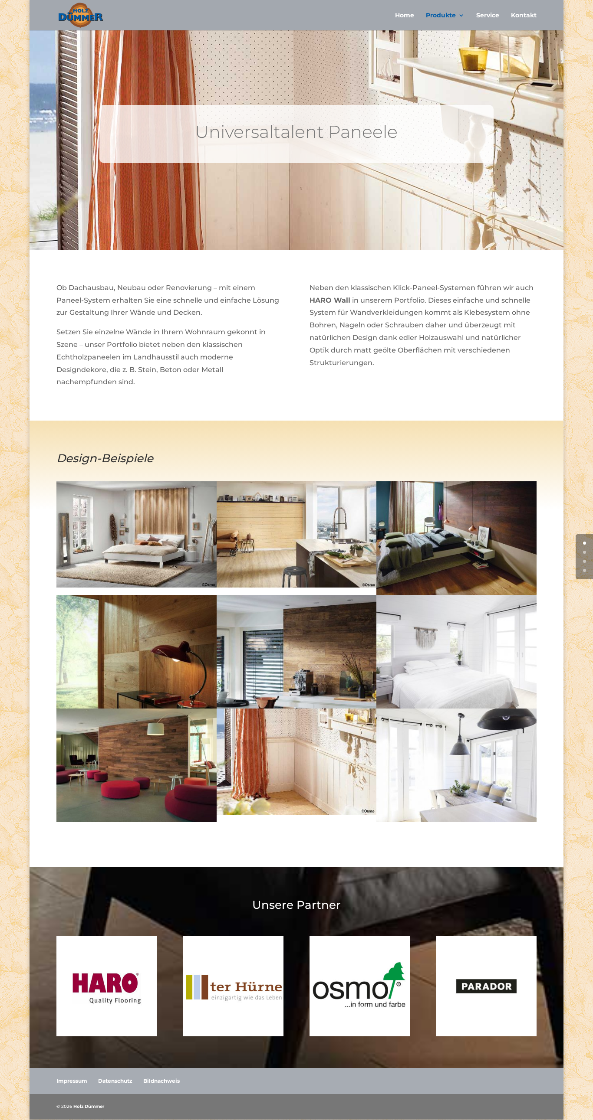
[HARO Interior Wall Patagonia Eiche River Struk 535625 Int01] (136, 706)
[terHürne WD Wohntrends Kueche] (456, 820)
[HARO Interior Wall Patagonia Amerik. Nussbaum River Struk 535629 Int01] (136, 820)
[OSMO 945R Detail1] (297, 812)
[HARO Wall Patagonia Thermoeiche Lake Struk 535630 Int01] (456, 592)
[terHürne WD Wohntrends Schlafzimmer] (456, 706)
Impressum (71, 1081)
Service (487, 15)
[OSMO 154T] (136, 585)
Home (404, 15)
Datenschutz (115, 1081)
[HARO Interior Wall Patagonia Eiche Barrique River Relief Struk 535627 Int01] (297, 706)
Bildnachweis (161, 1081)
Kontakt (524, 15)
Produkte (441, 15)
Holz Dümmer (88, 1106)
